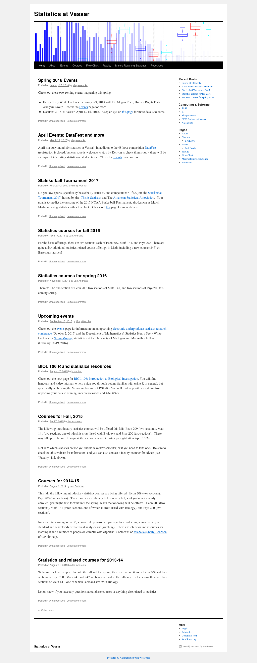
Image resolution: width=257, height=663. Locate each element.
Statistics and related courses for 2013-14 (80, 560)
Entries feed (187, 631)
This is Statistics (91, 197)
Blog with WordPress (139, 657)
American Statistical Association (133, 197)
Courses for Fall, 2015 (60, 416)
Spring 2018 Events (58, 80)
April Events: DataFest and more (71, 135)
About (52, 65)
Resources (157, 65)
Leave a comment (76, 120)
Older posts (46, 610)
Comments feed (189, 635)
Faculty (107, 65)
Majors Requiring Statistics (131, 65)
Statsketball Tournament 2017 (68, 180)
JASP (184, 108)
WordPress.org (189, 639)
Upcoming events (56, 316)
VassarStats (187, 122)
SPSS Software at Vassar (194, 119)
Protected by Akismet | (118, 657)
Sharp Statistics (189, 115)
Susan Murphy (63, 338)
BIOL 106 (190, 140)
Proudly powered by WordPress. (198, 646)
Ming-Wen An (80, 85)
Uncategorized (57, 120)
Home (42, 65)
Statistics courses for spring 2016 (72, 275)
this (108, 207)
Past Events (190, 147)
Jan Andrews (76, 235)
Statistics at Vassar (62, 13)
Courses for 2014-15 (58, 481)
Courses (77, 65)
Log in (185, 628)
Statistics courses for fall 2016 (69, 230)
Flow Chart (92, 65)
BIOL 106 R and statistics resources (74, 366)
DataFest (150, 147)
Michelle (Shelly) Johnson (150, 532)
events (60, 328)
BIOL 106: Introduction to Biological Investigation (106, 378)
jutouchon (76, 371)
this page (127, 111)
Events (64, 65)
